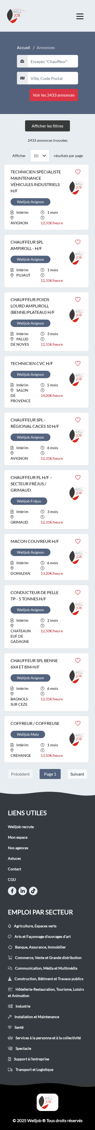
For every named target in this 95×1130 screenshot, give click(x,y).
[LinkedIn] (22, 891)
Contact (14, 869)
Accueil (23, 47)
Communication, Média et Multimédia (45, 968)
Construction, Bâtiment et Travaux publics (48, 978)
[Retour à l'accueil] (21, 16)
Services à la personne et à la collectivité (48, 1038)
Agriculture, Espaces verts (34, 926)
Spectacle (23, 1048)
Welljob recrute (21, 826)
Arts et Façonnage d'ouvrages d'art (42, 936)
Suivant (77, 773)
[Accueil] (47, 1102)
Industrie (22, 1006)
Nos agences (18, 848)
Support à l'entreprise (31, 1059)
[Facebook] (12, 891)
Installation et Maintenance (36, 1016)
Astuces (14, 858)
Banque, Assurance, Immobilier (40, 947)
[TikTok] (33, 891)
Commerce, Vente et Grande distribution (48, 957)
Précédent (20, 773)
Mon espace (17, 837)
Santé (18, 1027)
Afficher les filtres (47, 125)
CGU (12, 879)
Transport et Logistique (34, 1069)
